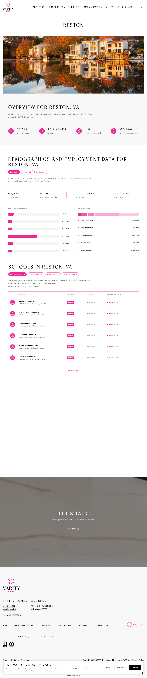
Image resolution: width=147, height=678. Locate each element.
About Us (38, 7)
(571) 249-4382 (124, 7)
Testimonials (84, 625)
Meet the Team (64, 625)
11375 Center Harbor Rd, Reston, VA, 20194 (32, 304)
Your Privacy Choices (73, 675)
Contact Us (102, 625)
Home (5, 625)
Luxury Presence (21, 660)
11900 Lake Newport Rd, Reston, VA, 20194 (32, 348)
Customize (120, 667)
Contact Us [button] (73, 529)
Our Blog (73, 7)
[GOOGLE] (129, 624)
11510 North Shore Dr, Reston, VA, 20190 (31, 337)
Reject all (107, 667)
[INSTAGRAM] (135, 624)
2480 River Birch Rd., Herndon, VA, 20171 (31, 359)
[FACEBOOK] (142, 624)
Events (109, 7)
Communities (46, 625)
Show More (73, 371)
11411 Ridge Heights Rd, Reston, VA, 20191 (32, 326)
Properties (56, 7)
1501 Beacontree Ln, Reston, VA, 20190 (31, 315)
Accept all (134, 667)
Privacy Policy (138, 660)
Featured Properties (23, 625)
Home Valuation (92, 7)
